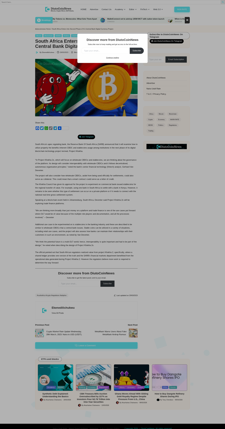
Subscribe (137, 51)
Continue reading (112, 58)
